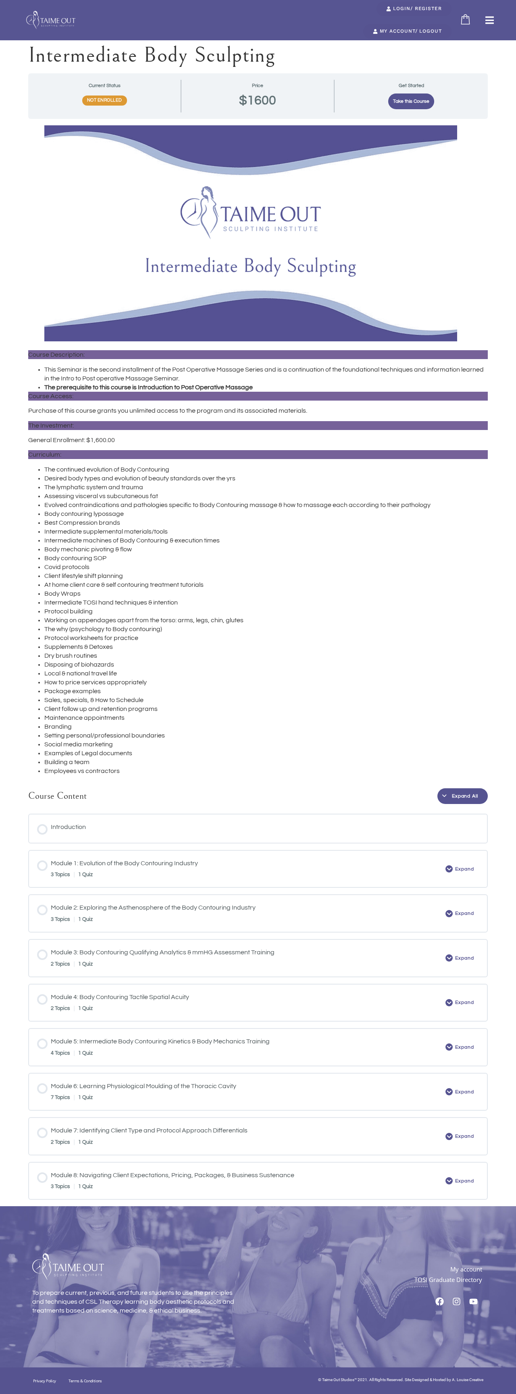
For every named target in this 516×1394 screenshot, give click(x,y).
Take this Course (411, 101)
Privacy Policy (44, 1381)
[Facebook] (439, 1301)
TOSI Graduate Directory (448, 1280)
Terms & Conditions (85, 1381)
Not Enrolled (104, 100)
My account (466, 1269)
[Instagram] (456, 1301)
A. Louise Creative (467, 1379)
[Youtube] (473, 1301)
